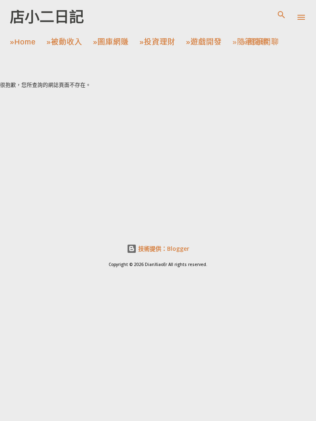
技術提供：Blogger (163, 248)
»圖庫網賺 (111, 42)
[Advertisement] (158, 150)
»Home (23, 42)
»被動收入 (64, 42)
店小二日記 (47, 17)
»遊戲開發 (204, 42)
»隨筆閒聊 (250, 42)
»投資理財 (157, 42)
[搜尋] (281, 15)
